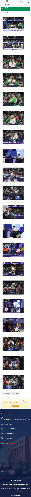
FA (22, 3)
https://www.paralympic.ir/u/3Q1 (11, 393)
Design (12, 495)
